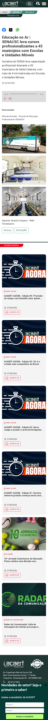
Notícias (7, 230)
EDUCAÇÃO (21, 230)
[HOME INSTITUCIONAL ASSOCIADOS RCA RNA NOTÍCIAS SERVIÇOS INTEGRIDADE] (44, 3)
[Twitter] (11, 29)
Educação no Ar (13, 15)
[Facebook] (4, 29)
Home (5, 12)
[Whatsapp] (17, 29)
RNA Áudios (29, 12)
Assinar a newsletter (24, 716)
